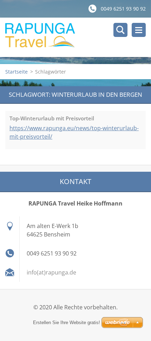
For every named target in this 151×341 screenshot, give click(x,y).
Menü (139, 30)
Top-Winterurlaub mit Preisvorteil (51, 118)
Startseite (16, 71)
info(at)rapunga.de (51, 272)
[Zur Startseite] (78, 37)
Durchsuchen (120, 30)
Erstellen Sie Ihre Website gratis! (66, 322)
